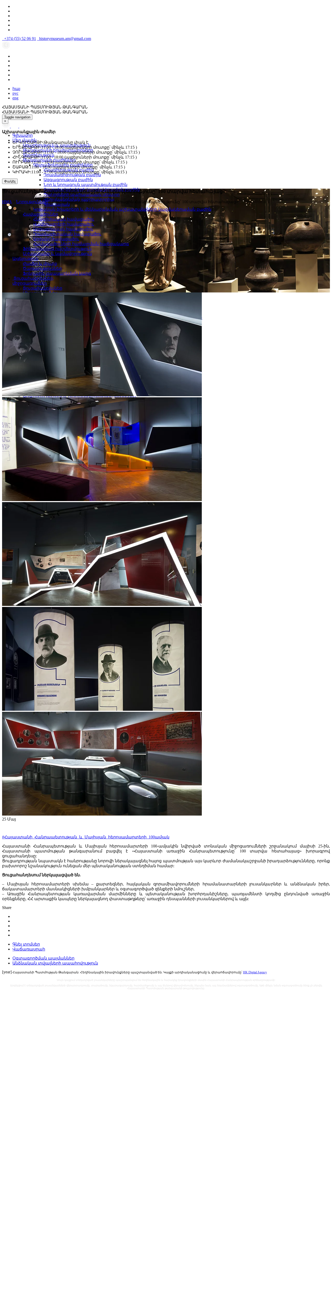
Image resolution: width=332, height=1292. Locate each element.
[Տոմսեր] (21, 126)
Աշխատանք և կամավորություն (57, 253)
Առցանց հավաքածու (56, 239)
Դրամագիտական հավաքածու (67, 234)
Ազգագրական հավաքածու (63, 229)
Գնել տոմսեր (26, 944)
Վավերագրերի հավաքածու (63, 224)
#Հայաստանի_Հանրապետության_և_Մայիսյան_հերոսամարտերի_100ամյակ (85, 837)
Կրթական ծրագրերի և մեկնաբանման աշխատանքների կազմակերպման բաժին (122, 209)
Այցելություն (25, 258)
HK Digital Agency (255, 972)
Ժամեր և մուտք (40, 263)
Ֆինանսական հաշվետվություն (57, 249)
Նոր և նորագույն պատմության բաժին (85, 184)
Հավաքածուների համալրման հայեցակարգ (81, 244)
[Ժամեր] (6, 126)
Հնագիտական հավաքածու (63, 219)
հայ (16, 88)
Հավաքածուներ (40, 214)
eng (15, 98)
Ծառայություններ (42, 268)
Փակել (10, 181)
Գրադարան (57, 204)
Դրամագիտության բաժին (72, 175)
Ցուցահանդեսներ (42, 288)
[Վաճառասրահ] (15, 126)
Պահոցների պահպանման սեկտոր (82, 194)
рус (15, 93)
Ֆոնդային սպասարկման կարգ (57, 273)
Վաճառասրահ (28, 949)
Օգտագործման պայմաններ (43, 958)
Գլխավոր (22, 135)
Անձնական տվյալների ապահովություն (55, 963)
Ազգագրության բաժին (68, 179)
